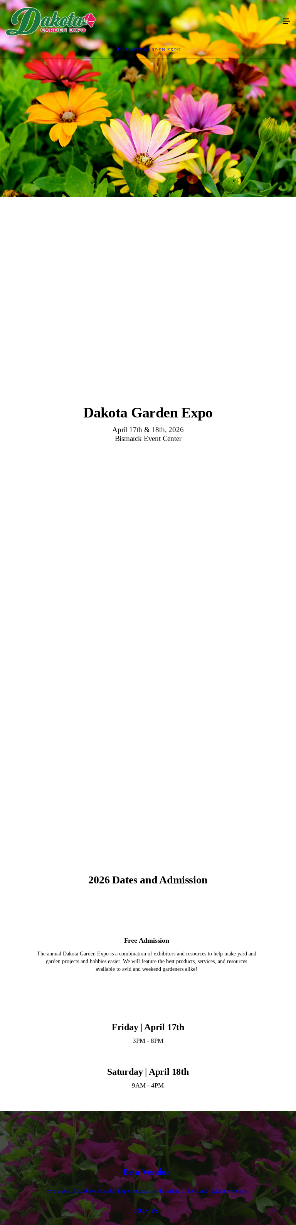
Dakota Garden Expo (151, 49)
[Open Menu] (287, 21)
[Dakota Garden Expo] (140, 21)
